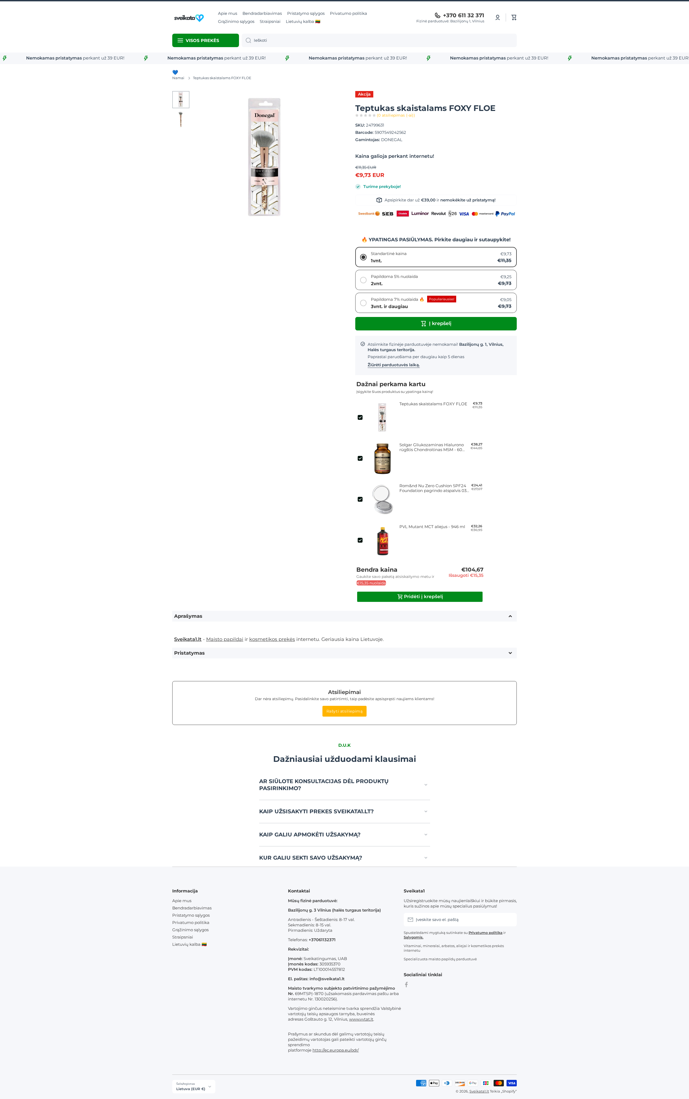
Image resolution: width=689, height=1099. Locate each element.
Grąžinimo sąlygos (190, 929)
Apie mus (181, 900)
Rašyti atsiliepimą (344, 711)
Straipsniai (182, 937)
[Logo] (189, 17)
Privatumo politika (190, 922)
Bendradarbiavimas (192, 907)
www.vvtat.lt (361, 1019)
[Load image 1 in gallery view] (180, 99)
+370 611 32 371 (463, 15)
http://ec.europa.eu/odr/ (335, 1050)
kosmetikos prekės (272, 639)
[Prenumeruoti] (510, 919)
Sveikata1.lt (479, 1091)
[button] (514, 17)
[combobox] (379, 40)
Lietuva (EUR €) (190, 1089)
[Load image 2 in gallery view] (180, 119)
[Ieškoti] (246, 40)
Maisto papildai (224, 639)
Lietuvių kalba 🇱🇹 (189, 944)
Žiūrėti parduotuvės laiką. (394, 364)
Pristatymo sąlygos (191, 915)
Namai (178, 78)
